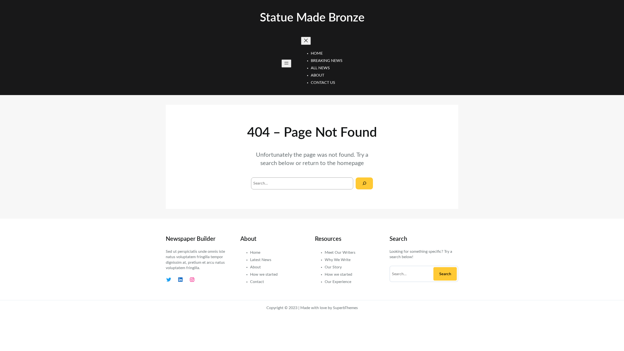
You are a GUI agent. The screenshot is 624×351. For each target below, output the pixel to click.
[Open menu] (286, 63)
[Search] (364, 183)
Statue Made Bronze (312, 18)
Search (445, 274)
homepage (350, 163)
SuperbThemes (345, 308)
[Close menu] (306, 41)
